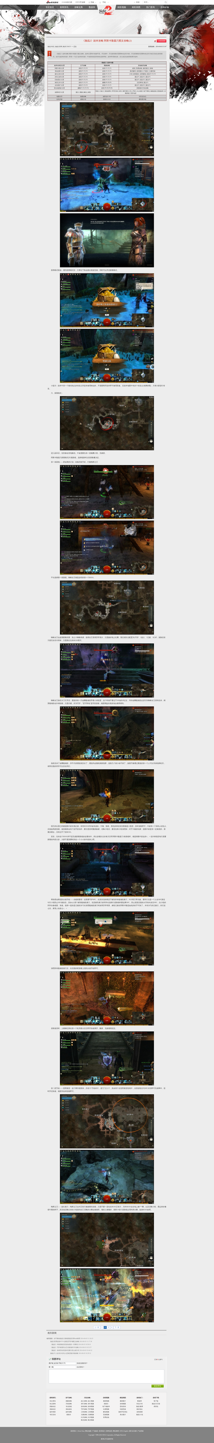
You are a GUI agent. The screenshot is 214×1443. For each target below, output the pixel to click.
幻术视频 (91, 1417)
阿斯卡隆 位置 (59, 68)
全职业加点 (142, 96)
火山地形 (140, 91)
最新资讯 (64, 12)
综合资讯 (53, 1401)
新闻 (145, 2)
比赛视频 (106, 1409)
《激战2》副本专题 (107, 62)
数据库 (92, 7)
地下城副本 (106, 1406)
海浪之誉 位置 (59, 82)
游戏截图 (121, 15)
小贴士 (101, 91)
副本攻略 (69, 1412)
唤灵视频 (91, 1420)
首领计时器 (164, 15)
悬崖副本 (160, 91)
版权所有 (110, 1439)
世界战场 (106, 1417)
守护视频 (91, 1409)
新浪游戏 (49, 18)
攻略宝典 (78, 7)
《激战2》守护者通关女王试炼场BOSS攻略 (64, 1347)
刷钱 (151, 68)
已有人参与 (158, 1359)
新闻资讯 (64, 7)
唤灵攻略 (84, 1420)
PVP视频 (136, 18)
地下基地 (146, 91)
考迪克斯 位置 (59, 71)
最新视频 (106, 1401)
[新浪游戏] (52, 2)
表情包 (164, 18)
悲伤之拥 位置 (59, 77)
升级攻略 (69, 1404)
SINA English (124, 1431)
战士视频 (91, 1401)
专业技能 (69, 1406)
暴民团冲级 (142, 99)
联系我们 (102, 1431)
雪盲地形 (133, 93)
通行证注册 (133, 1431)
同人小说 (150, 20)
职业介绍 (78, 15)
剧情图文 (140, 71)
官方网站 (49, 15)
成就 (133, 68)
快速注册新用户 (82, 1363)
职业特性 (92, 18)
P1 (83, 68)
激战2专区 (51, 46)
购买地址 (150, 15)
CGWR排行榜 (67, 2)
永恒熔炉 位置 (59, 85)
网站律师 (116, 1431)
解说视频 (136, 20)
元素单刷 (152, 71)
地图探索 (78, 23)
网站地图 (88, 1431)
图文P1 (149, 74)
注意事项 (140, 82)
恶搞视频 (136, 23)
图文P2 (142, 77)
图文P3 (148, 77)
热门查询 (150, 7)
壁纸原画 (121, 18)
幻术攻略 (84, 1417)
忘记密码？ (80, 1367)
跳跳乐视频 (136, 15)
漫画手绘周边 (122, 1412)
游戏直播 (150, 18)
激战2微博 (150, 12)
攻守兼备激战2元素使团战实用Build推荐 (67, 1338)
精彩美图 (136, 7)
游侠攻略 (84, 1406)
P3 (87, 68)
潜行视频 (91, 1404)
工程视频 (91, 1412)
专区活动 (53, 1414)
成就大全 (83, 99)
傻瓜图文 (146, 68)
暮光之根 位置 (59, 74)
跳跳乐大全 (78, 20)
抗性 (120, 91)
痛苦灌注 (126, 91)
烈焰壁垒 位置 (59, 80)
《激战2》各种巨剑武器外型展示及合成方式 (64, 1350)
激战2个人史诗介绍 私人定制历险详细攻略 (64, 1353)
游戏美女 (121, 12)
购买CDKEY (67, 46)
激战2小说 (139, 1414)
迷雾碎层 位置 (59, 92)
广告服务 (95, 1431)
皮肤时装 (92, 15)
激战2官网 (58, 46)
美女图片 (123, 1414)
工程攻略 (84, 1412)
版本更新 (64, 20)
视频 (81, 92)
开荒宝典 (115, 91)
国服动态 (53, 1406)
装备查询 (92, 12)
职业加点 (78, 18)
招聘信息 (109, 1431)
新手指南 (78, 12)
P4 (88, 88)
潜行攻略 (84, 1404)
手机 (104, 2)
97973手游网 (80, 2)
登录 (138, 2)
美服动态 (64, 18)
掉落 (89, 92)
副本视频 (136, 12)
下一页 (117, 1327)
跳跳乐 (69, 1414)
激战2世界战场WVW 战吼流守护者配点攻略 (64, 1341)
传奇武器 (59, 99)
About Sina (81, 1431)
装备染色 (69, 1409)
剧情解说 (143, 74)
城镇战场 (153, 91)
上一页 (96, 1327)
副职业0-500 (107, 96)
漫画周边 (121, 23)
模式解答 (133, 71)
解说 (85, 92)
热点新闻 (64, 15)
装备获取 (108, 91)
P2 (85, 68)
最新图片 (123, 1401)
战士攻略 (84, 1401)
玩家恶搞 (121, 20)
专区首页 (49, 12)
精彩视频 (122, 7)
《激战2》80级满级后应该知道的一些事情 (64, 1344)
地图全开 (59, 96)
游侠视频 (91, 1406)
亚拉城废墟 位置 (59, 88)
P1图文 (146, 71)
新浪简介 (74, 1431)
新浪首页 (49, 20)
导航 (92, 2)
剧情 (80, 68)
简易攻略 (139, 68)
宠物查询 (92, 20)
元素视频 (91, 1414)
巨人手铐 (133, 91)
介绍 (130, 74)
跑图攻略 (83, 96)
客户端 (164, 12)
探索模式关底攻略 (142, 88)
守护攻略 (84, 1409)
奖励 (96, 91)
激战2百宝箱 (156, 1404)
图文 (77, 92)
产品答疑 (141, 1431)
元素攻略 (84, 1414)
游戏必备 (165, 7)
